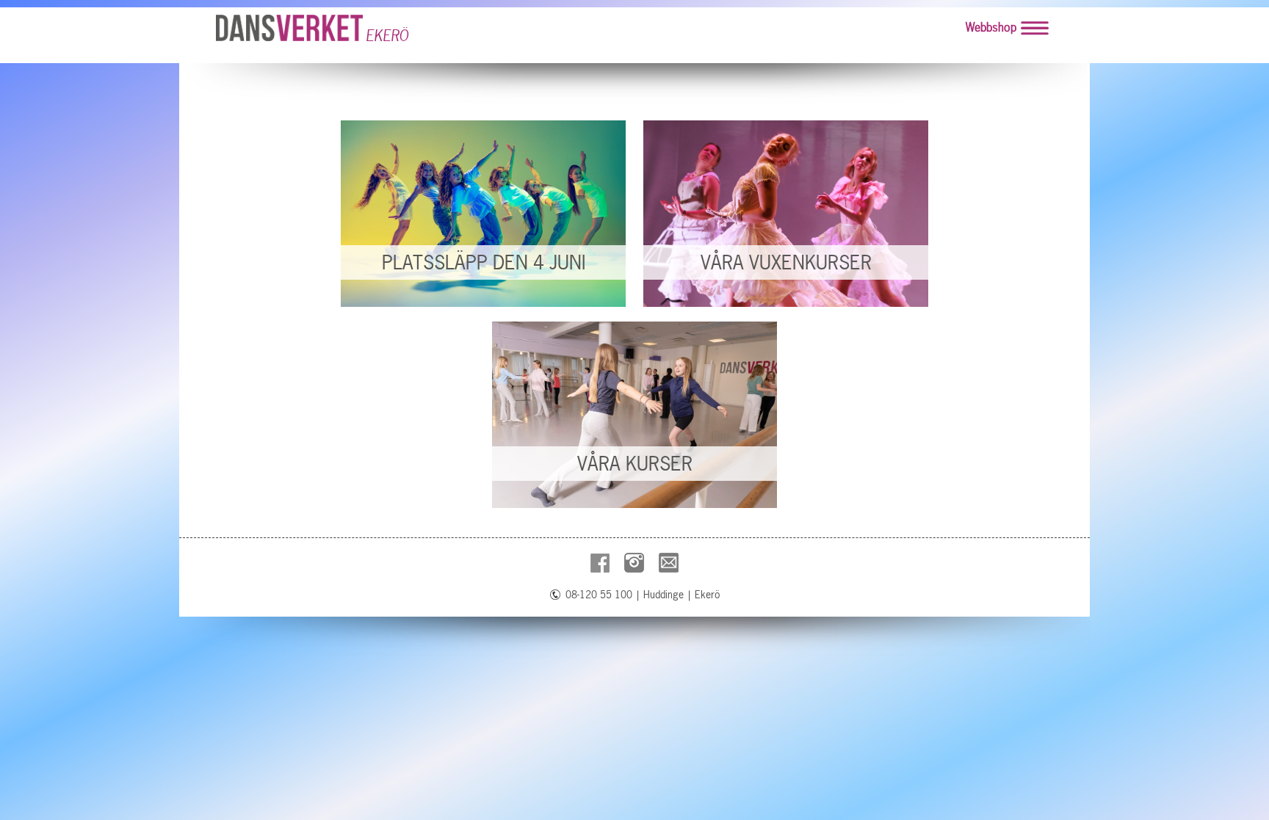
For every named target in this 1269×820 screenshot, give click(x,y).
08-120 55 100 (598, 594)
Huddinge (663, 594)
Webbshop (991, 27)
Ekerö (707, 594)
